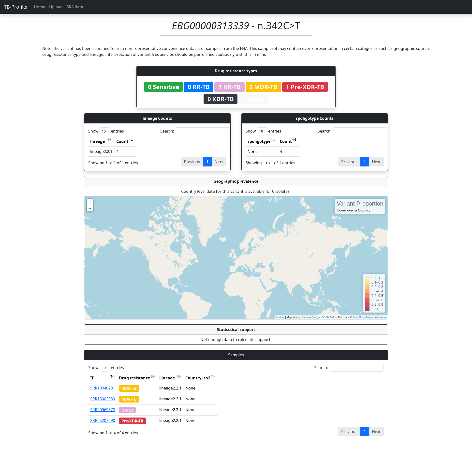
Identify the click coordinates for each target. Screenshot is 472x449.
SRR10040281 (102, 388)
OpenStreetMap (362, 317)
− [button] (90, 208)
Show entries (106, 131)
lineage (97, 141)
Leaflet (280, 317)
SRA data (75, 7)
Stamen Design (311, 317)
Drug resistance (134, 378)
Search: (167, 131)
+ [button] (90, 201)
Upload (56, 7)
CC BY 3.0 (327, 317)
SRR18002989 (102, 399)
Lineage (167, 378)
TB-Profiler (16, 6)
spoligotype (259, 141)
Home (39, 7)
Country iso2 (197, 378)
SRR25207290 (102, 420)
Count (122, 141)
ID (92, 378)
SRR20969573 (102, 409)
